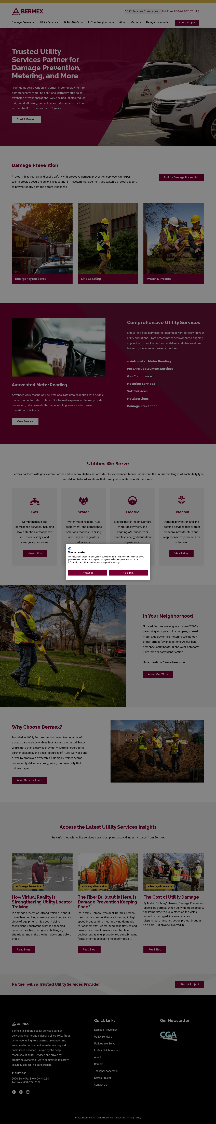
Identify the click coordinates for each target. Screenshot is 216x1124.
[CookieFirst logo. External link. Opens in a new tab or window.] (69, 548)
